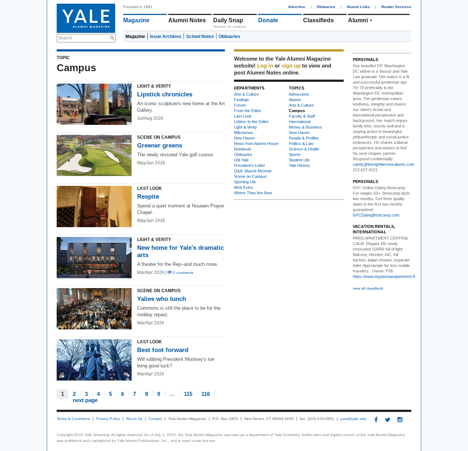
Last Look (243, 116)
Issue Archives (165, 36)
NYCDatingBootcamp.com (376, 215)
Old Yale (241, 160)
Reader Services (396, 7)
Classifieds (318, 20)
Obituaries (326, 7)
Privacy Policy (108, 419)
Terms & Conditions (73, 419)
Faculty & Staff (302, 116)
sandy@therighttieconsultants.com (383, 164)
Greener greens (159, 145)
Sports (295, 154)
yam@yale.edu (353, 419)
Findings (241, 100)
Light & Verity (245, 127)
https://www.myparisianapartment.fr (384, 276)
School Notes (200, 36)
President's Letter (249, 165)
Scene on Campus (250, 176)
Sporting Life (245, 182)
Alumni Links (358, 7)
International (299, 121)
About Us (134, 419)
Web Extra (243, 187)
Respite (149, 196)
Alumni (358, 20)
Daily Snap (228, 20)
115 (188, 393)
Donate (268, 20)
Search (65, 38)
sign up (291, 65)
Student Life (299, 160)
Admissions (299, 94)
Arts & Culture (246, 94)
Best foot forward (163, 350)
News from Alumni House (256, 143)
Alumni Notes (187, 20)
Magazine (136, 20)
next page (85, 399)
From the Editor (247, 110)
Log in (265, 65)
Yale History (299, 165)
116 (205, 393)
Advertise (296, 7)
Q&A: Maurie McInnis (253, 171)
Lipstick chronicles (164, 94)
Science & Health (304, 149)
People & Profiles (304, 138)
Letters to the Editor (251, 121)
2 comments (182, 273)
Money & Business (305, 127)
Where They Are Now (253, 193)
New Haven (244, 138)
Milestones (243, 132)
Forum (240, 105)
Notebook (242, 149)
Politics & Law (301, 143)
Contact (155, 419)
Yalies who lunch (161, 298)
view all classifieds (368, 288)
